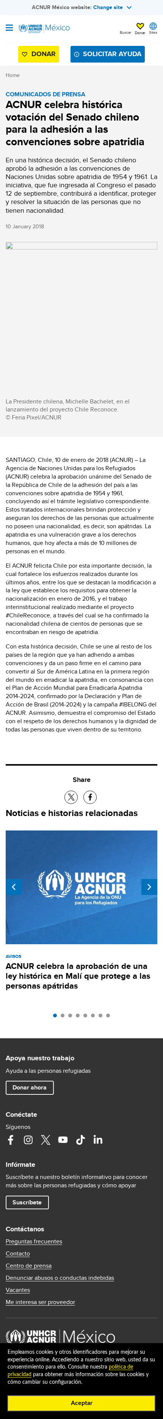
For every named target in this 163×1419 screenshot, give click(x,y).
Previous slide (14, 887)
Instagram (28, 1140)
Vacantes (18, 1290)
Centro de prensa (29, 1266)
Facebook (11, 1140)
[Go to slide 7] (102, 1017)
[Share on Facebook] (90, 797)
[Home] (44, 28)
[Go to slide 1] (57, 1017)
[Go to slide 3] (72, 1017)
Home (13, 75)
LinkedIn (98, 1140)
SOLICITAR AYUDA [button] (112, 54)
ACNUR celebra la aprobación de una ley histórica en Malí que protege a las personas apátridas (78, 976)
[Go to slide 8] (110, 1017)
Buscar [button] (125, 32)
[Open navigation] (9, 28)
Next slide (149, 887)
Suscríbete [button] (27, 1202)
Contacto (18, 1253)
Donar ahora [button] (30, 1087)
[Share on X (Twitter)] (71, 797)
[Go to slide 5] (87, 1017)
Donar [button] (140, 32)
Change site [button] (108, 7)
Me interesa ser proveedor (40, 1302)
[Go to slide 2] (64, 1017)
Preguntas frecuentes (34, 1241)
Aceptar (81, 1403)
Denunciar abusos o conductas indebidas (60, 1278)
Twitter (45, 1140)
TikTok (80, 1140)
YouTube (63, 1140)
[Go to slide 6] (95, 1017)
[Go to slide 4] (79, 1017)
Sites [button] (153, 32)
